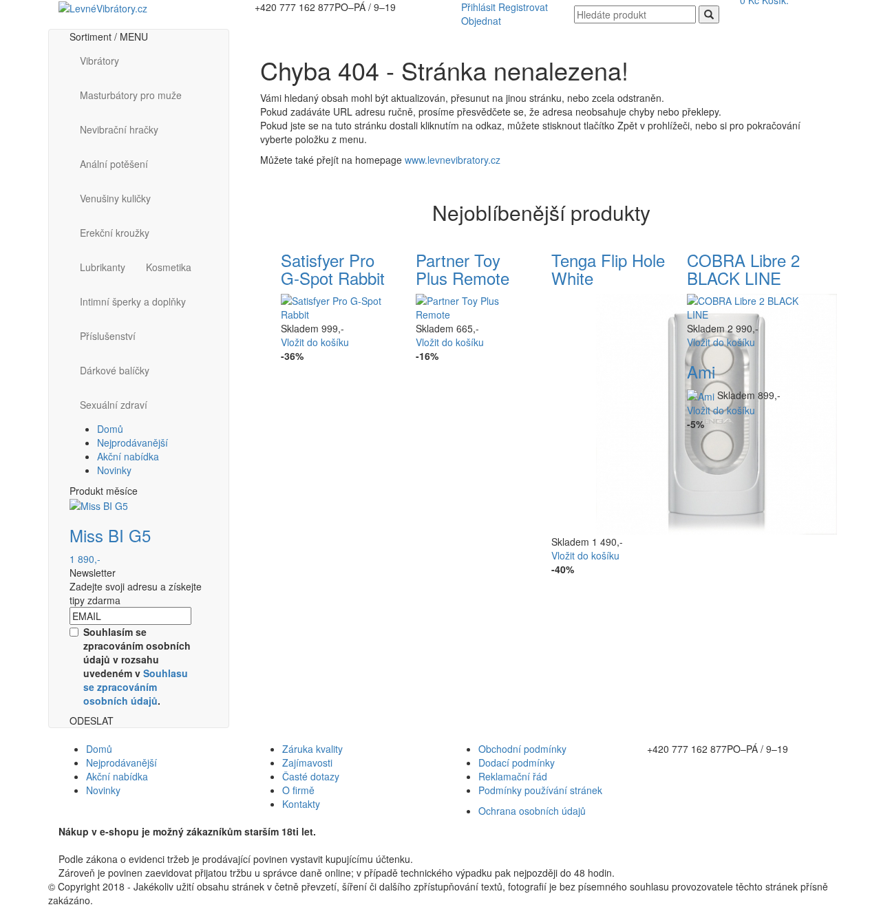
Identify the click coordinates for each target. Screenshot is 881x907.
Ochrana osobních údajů (532, 811)
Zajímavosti (307, 762)
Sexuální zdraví (113, 405)
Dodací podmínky (516, 762)
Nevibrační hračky (119, 129)
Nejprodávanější (132, 442)
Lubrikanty (102, 267)
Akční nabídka (128, 456)
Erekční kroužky (114, 232)
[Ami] (702, 395)
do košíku (315, 342)
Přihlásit (478, 7)
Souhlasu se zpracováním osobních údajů (135, 686)
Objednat (481, 21)
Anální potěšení (114, 164)
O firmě (298, 790)
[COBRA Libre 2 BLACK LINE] (744, 306)
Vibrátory (99, 60)
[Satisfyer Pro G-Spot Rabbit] (338, 306)
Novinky (114, 470)
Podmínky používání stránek (540, 790)
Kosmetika (168, 267)
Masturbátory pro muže (131, 95)
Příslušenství (108, 336)
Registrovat (523, 7)
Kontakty (301, 804)
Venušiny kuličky (115, 198)
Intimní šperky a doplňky (133, 301)
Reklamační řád (512, 776)
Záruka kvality (312, 749)
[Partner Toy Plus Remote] (473, 306)
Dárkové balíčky (114, 370)
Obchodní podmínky (522, 749)
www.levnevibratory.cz (452, 160)
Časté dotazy (310, 776)
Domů (110, 429)
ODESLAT (92, 720)
